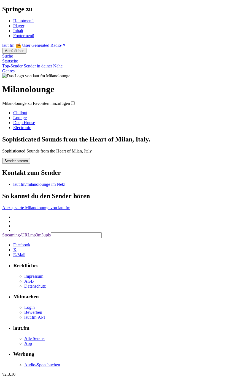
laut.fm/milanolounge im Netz (39, 184)
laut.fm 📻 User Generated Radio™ (33, 45)
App (28, 343)
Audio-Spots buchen (42, 364)
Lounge (20, 117)
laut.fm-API (34, 317)
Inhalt (18, 30)
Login (29, 307)
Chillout (20, 112)
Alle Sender (34, 338)
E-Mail (19, 254)
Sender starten (16, 161)
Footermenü (23, 35)
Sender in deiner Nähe (43, 66)
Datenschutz (35, 286)
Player (18, 25)
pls (48, 235)
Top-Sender (13, 66)
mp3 (34, 235)
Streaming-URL (16, 235)
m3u (42, 235)
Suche (7, 56)
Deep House (24, 122)
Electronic (22, 127)
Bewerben (33, 312)
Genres (8, 71)
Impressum (33, 276)
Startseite (10, 61)
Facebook (21, 244)
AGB (29, 281)
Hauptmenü (23, 20)
